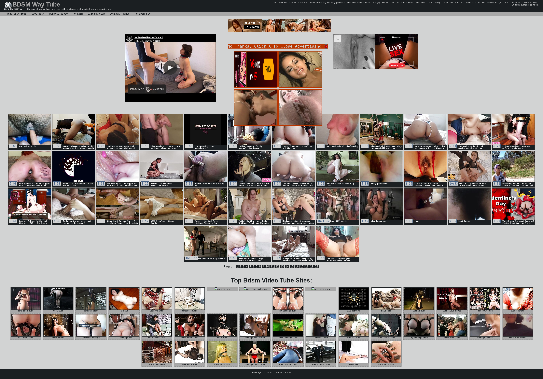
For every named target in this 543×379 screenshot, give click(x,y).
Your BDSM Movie (517, 338)
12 (277, 266)
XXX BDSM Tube (25, 338)
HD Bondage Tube (287, 311)
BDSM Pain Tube (452, 338)
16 (297, 266)
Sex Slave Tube (157, 364)
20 (316, 266)
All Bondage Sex (123, 338)
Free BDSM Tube (485, 311)
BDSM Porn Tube (189, 364)
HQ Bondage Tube (419, 338)
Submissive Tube (386, 338)
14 (287, 266)
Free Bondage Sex (288, 338)
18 (307, 266)
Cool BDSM (38, 13)
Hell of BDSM (353, 338)
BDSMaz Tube (419, 311)
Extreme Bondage (91, 338)
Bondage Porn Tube (255, 364)
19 (311, 266)
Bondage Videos (485, 338)
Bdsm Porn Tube (386, 364)
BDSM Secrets (517, 311)
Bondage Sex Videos (255, 338)
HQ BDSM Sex (142, 13)
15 (292, 266)
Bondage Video (58, 13)
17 (302, 266)
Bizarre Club (96, 13)
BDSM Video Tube (156, 338)
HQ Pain (78, 13)
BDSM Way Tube (36, 4)
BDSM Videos (58, 338)
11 (272, 266)
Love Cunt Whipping (256, 289)
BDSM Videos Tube (288, 364)
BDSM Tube (222, 338)
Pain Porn (386, 311)
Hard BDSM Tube (16, 13)
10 (267, 266)
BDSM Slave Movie (452, 311)
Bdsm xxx (353, 364)
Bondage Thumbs (120, 13)
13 (282, 266)
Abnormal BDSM (320, 338)
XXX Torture (353, 311)
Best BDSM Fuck (322, 289)
